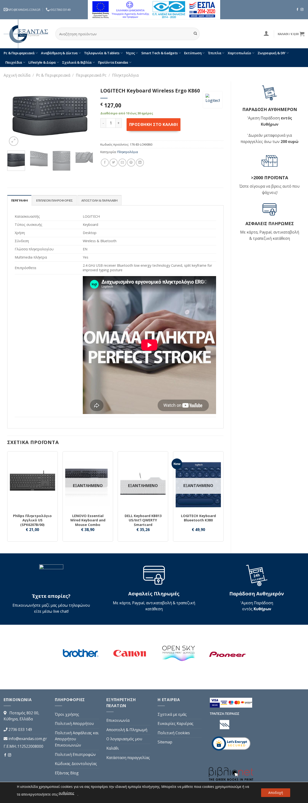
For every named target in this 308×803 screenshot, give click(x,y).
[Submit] (195, 34)
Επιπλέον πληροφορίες (54, 200)
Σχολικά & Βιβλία (76, 62)
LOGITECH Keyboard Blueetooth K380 (198, 518)
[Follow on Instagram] (302, 9)
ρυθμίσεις (66, 793)
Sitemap (165, 742)
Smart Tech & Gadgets (159, 53)
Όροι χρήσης (67, 714)
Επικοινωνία (117, 720)
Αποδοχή (275, 792)
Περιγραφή (19, 200)
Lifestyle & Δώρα (42, 62)
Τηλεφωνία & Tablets (101, 53)
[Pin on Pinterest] (131, 163)
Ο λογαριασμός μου (124, 738)
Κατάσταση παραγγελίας (128, 757)
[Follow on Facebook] (297, 9)
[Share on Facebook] (105, 163)
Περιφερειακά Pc (91, 75)
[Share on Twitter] (113, 163)
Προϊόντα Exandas (113, 62)
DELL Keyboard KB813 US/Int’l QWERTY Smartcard (143, 520)
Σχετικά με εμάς (172, 714)
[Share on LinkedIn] (140, 163)
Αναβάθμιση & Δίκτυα (59, 53)
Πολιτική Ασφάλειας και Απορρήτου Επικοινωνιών (77, 739)
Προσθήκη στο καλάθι (153, 124)
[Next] (85, 116)
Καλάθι (112, 748)
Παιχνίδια (13, 62)
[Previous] (15, 116)
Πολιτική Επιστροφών (75, 754)
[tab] (19, 200)
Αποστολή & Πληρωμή (126, 729)
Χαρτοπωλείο (239, 53)
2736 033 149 (20, 729)
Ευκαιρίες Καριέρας (175, 723)
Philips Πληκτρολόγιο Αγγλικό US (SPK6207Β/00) (32, 520)
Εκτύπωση (192, 53)
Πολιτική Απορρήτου (74, 723)
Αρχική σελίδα (17, 75)
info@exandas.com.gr (27, 738)
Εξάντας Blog (67, 773)
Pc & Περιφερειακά (19, 53)
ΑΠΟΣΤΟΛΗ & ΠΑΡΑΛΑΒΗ (99, 200)
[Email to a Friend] (122, 163)
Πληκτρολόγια (125, 75)
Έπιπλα (214, 53)
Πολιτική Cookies (174, 732)
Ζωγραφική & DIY (271, 53)
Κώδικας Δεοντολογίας (76, 763)
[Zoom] (13, 141)
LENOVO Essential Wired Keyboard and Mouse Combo (87, 520)
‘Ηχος (130, 53)
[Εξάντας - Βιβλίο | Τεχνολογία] (26, 33)
